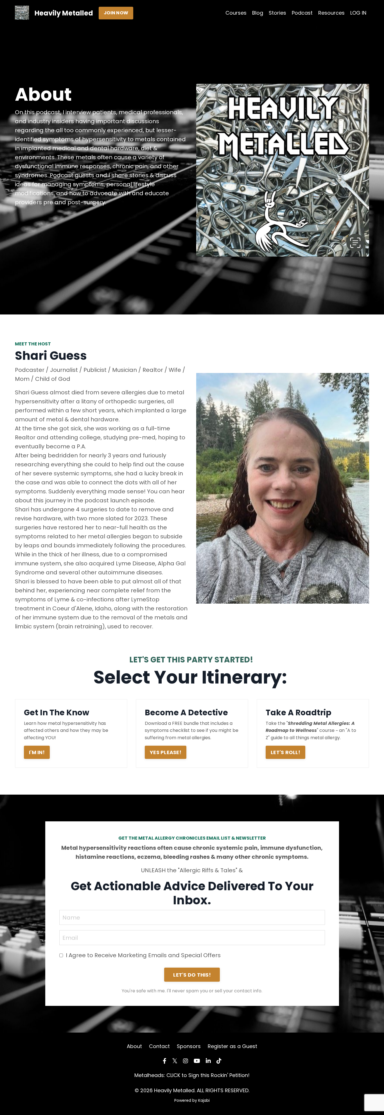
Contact (159, 1046)
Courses (236, 12)
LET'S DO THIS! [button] (192, 974)
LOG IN (358, 12)
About (134, 1046)
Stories (277, 12)
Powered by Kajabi (192, 1100)
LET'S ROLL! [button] (285, 752)
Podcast (302, 12)
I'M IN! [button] (37, 752)
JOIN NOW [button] (116, 13)
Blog (257, 12)
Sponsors (189, 1046)
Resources (331, 12)
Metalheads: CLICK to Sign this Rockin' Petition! (192, 1075)
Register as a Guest (232, 1046)
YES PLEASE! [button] (165, 752)
